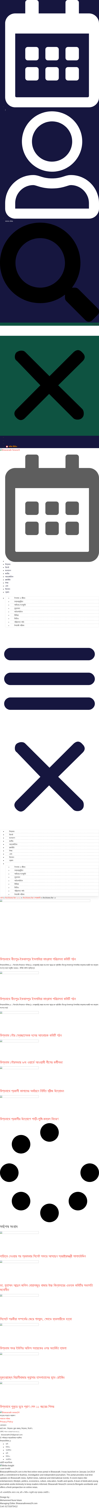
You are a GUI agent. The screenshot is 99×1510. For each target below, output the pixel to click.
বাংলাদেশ (8, 570)
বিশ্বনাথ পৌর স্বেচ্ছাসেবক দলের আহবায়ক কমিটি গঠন (31, 1035)
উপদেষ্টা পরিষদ (19, 625)
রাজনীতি (7, 580)
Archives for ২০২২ (12, 898)
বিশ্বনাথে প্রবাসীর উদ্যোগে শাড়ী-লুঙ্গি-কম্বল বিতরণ (29, 1119)
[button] (49, 273)
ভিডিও (16, 618)
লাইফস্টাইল (18, 612)
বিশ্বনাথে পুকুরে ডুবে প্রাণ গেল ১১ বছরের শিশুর (27, 1407)
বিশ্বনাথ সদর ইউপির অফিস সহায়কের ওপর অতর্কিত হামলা (33, 1348)
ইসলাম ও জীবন (19, 598)
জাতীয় (7, 573)
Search (95, 324)
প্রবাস (7, 592)
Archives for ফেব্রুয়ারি (31, 898)
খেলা (6, 586)
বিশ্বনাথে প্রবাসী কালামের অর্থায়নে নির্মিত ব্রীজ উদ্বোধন (32, 1091)
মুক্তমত (17, 608)
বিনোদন (7, 589)
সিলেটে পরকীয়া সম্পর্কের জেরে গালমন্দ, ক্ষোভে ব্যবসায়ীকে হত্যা (36, 1319)
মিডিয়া (16, 615)
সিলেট (7, 567)
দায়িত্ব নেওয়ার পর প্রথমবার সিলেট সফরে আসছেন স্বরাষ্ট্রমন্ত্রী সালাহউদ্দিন (43, 1256)
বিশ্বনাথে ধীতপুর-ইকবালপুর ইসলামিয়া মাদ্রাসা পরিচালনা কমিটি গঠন (38, 959)
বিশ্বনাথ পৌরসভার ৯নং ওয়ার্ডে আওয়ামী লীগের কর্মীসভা (31, 1062)
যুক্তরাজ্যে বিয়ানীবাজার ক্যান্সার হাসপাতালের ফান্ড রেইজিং (32, 1377)
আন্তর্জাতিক (9, 577)
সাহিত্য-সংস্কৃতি (20, 605)
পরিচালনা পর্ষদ (19, 622)
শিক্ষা (6, 583)
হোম (1, 898)
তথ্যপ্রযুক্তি (18, 601)
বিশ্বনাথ (7, 564)
